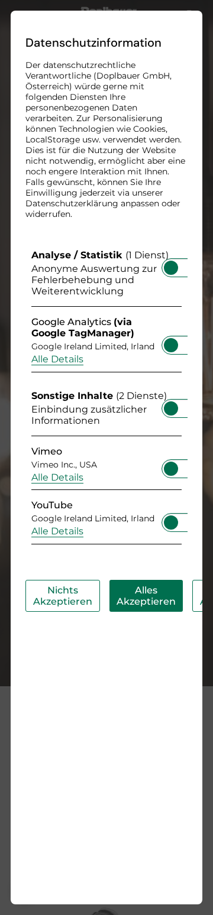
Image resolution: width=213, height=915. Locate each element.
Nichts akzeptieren (62, 596)
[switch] (171, 264)
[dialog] (106, 457)
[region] (106, 400)
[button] (171, 268)
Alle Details (57, 359)
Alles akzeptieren (146, 596)
